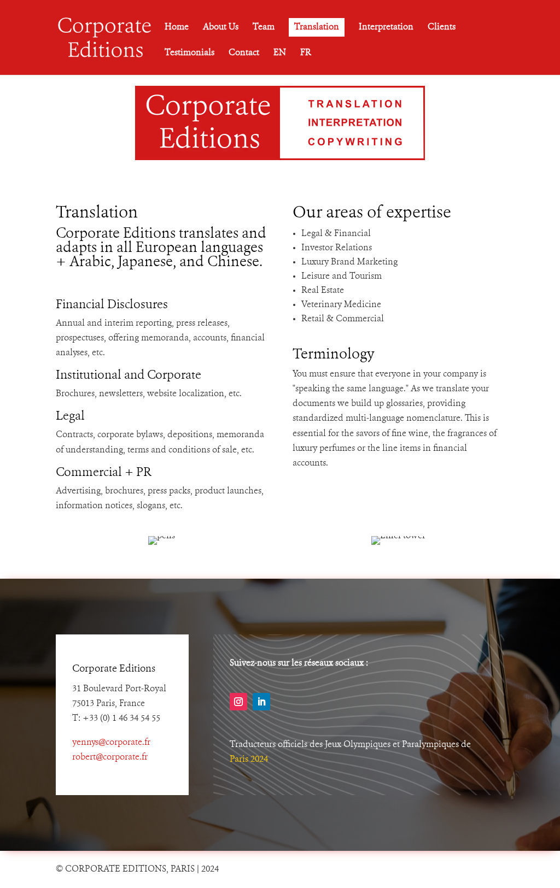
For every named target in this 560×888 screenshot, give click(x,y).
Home (177, 27)
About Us (220, 27)
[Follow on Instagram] (238, 701)
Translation (316, 27)
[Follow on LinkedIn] (261, 701)
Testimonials (189, 53)
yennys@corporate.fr (111, 742)
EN (279, 53)
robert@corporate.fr (110, 757)
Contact (244, 53)
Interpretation (386, 27)
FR (305, 53)
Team (264, 27)
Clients (442, 27)
